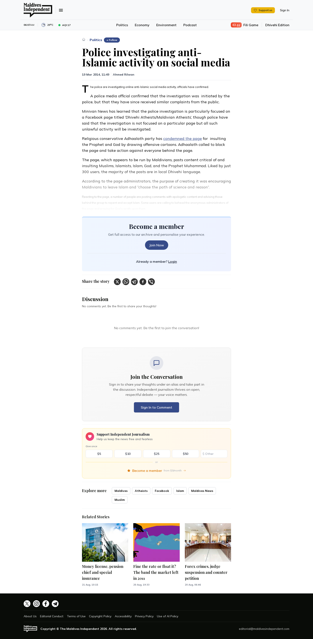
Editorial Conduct (51, 616)
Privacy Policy (144, 616)
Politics (122, 25)
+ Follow (111, 40)
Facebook (162, 491)
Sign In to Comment (156, 407)
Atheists (141, 491)
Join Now (156, 245)
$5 (99, 454)
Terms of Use (76, 616)
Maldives (121, 491)
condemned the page (182, 138)
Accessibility (123, 616)
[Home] (83, 39)
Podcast (190, 25)
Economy (142, 25)
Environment (166, 25)
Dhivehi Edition (277, 25)
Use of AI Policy (167, 616)
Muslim (120, 500)
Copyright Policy (100, 616)
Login (172, 261)
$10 (128, 454)
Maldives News (202, 491)
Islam (180, 491)
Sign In (284, 10)
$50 (185, 454)
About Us (30, 616)
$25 (156, 454)
